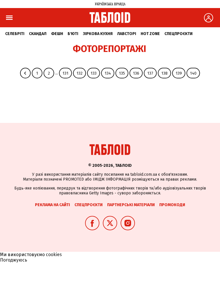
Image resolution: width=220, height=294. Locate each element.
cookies (54, 254)
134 (108, 73)
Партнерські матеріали (131, 204)
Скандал (37, 33)
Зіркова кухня (98, 33)
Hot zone (150, 33)
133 (94, 73)
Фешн (57, 33)
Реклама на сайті (52, 204)
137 (150, 73)
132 (79, 73)
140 (193, 73)
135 (122, 73)
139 (179, 73)
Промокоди (172, 204)
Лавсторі (126, 33)
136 (136, 73)
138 (164, 73)
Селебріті (14, 33)
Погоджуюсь (13, 260)
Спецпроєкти (178, 33)
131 (65, 73)
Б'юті (73, 33)
